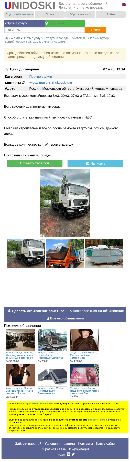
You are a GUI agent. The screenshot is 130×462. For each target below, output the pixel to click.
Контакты (85, 443)
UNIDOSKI (29, 5)
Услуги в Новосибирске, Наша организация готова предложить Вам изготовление (84, 392)
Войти (110, 14)
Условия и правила (60, 443)
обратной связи (97, 419)
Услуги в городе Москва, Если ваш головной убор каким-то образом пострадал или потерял (19, 392)
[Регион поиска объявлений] (65, 23)
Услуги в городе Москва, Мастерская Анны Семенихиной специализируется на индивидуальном (83, 357)
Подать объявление (19, 14)
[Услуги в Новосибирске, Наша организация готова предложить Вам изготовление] (84, 375)
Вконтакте (68, 455)
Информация (79, 449)
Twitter (73, 455)
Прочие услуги (17, 23)
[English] (124, 4)
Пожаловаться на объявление (98, 311)
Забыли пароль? (28, 443)
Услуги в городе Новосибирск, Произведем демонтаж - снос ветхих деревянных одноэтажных (51, 357)
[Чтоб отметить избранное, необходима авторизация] (7, 69)
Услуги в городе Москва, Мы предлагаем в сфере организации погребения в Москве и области (20, 356)
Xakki (62, 455)
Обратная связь (80, 14)
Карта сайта (105, 443)
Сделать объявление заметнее (37, 311)
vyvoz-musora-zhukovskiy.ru (50, 82)
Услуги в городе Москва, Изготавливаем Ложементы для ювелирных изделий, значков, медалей (51, 393)
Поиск (50, 14)
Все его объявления (67, 318)
